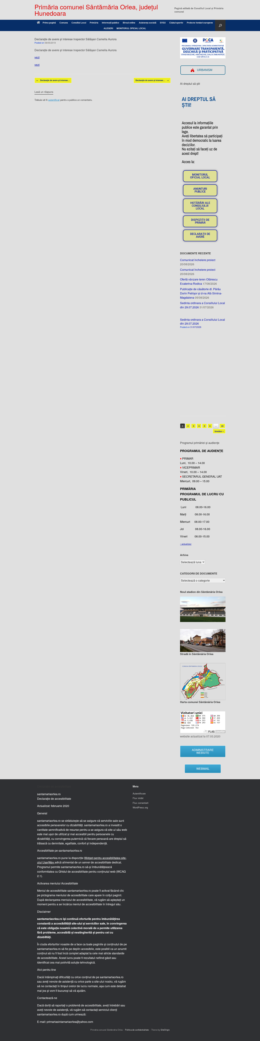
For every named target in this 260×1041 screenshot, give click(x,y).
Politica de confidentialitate (137, 1029)
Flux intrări (138, 798)
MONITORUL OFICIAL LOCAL (131, 28)
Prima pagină (49, 22)
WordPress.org (140, 807)
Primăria (94, 22)
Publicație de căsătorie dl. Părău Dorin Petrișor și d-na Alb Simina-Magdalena (201, 293)
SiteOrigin (165, 1029)
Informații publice (110, 22)
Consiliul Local (78, 22)
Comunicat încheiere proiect (197, 260)
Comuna (63, 22)
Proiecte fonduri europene (200, 22)
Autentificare (139, 793)
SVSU (163, 22)
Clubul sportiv (176, 22)
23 (222, 426)
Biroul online (129, 22)
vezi (37, 57)
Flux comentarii (140, 802)
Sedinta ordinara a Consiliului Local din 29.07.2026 (202, 321)
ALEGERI (108, 28)
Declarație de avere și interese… (53, 80)
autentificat (54, 99)
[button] (220, 25)
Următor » (219, 431)
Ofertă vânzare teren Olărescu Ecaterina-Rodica (199, 281)
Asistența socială (147, 22)
